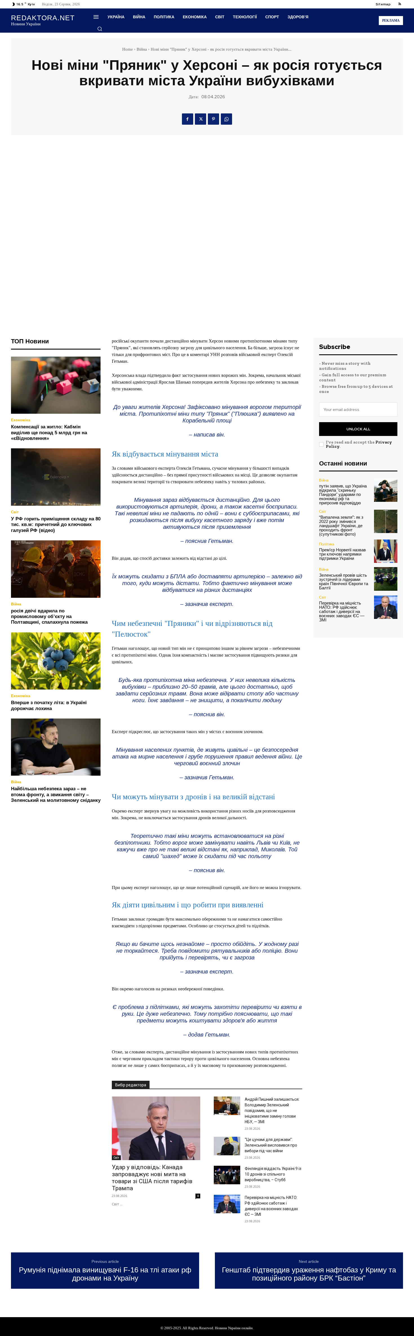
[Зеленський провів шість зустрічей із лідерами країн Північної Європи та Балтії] (385, 578)
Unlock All (358, 429)
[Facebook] (187, 119)
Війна (142, 49)
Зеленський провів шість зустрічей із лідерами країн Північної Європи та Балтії (343, 581)
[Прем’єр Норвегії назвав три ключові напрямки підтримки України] (385, 551)
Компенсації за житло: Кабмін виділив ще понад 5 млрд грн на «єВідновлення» (49, 432)
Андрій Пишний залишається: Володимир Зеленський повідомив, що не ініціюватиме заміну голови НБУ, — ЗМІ (272, 1110)
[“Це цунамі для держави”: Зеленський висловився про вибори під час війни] (227, 1146)
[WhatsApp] (226, 119)
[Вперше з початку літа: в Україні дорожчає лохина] (56, 661)
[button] (99, 28)
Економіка (20, 420)
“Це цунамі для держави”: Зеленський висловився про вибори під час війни (271, 1145)
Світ (15, 512)
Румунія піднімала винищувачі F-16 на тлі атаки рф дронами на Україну (105, 1274)
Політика (326, 544)
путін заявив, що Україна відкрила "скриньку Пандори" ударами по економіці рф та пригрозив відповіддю (343, 494)
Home (127, 49)
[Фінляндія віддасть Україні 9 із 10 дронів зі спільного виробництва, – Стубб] (227, 1175)
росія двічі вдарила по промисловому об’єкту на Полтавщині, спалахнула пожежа (49, 616)
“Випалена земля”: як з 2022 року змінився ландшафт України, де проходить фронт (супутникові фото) (341, 525)
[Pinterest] (213, 119)
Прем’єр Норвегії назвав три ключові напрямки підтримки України (342, 554)
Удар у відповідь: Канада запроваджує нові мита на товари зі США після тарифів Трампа (152, 1178)
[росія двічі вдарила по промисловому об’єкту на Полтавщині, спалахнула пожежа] (56, 569)
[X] (200, 119)
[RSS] (399, 4)
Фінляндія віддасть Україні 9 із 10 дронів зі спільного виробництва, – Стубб (273, 1174)
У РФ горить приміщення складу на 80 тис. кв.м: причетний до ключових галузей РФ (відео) (56, 524)
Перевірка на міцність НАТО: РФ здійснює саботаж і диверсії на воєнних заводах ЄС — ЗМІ (341, 611)
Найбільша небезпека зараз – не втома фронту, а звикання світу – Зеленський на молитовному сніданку (56, 794)
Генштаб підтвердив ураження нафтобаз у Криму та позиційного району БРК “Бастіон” (309, 1274)
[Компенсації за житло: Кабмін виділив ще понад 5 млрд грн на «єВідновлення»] (56, 385)
